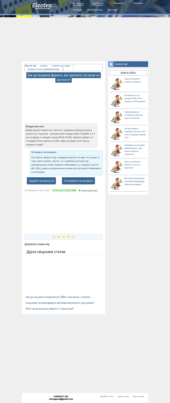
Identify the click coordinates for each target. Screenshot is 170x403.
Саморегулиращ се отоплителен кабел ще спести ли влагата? (133, 115)
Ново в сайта (128, 73)
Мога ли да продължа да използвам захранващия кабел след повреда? (134, 181)
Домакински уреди (95, 10)
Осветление (138, 3)
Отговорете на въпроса (78, 180)
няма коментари (89, 190)
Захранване (118, 3)
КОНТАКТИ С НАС (106, 396)
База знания (113, 10)
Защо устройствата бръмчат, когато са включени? (132, 165)
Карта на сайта (123, 396)
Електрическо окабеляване (78, 4)
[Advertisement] (85, 37)
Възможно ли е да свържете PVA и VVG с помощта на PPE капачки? (134, 98)
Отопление (77, 10)
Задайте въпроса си (41, 180)
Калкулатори (121, 64)
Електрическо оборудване (98, 4)
